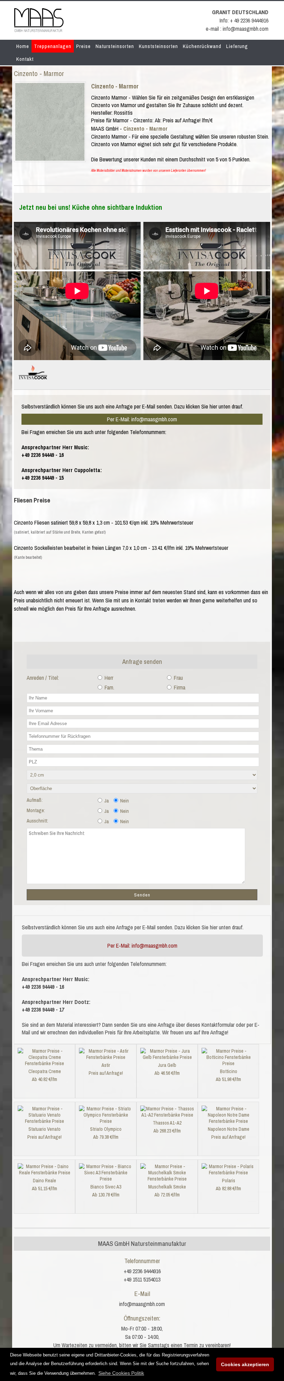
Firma (178, 687)
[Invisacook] (33, 382)
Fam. (108, 687)
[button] (121, 1373)
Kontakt (25, 59)
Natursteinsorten (115, 46)
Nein (124, 801)
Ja (106, 801)
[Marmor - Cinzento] (50, 158)
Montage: (36, 810)
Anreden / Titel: (43, 678)
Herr (108, 678)
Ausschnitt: (37, 821)
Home (22, 46)
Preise (83, 46)
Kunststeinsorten (158, 46)
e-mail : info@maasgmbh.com (237, 28)
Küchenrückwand (202, 46)
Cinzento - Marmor (115, 86)
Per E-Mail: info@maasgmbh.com (142, 419)
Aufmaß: (35, 800)
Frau (177, 678)
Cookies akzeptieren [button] (245, 1364)
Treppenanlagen (52, 46)
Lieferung (237, 46)
